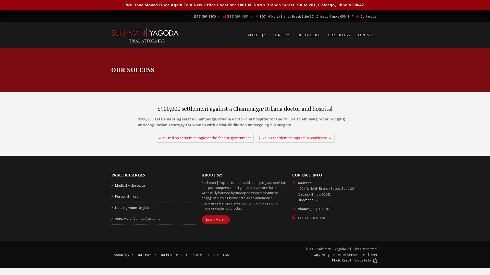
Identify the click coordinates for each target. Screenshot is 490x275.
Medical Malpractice (130, 185)
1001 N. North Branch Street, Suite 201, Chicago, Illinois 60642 (304, 16)
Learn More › (215, 219)
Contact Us (368, 16)
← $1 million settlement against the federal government (204, 137)
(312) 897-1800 (205, 16)
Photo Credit (341, 260)
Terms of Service (345, 255)
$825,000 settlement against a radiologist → (295, 137)
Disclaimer (369, 255)
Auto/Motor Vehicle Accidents (137, 218)
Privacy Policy (319, 255)
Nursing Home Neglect (132, 207)
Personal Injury (126, 196)
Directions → (307, 200)
